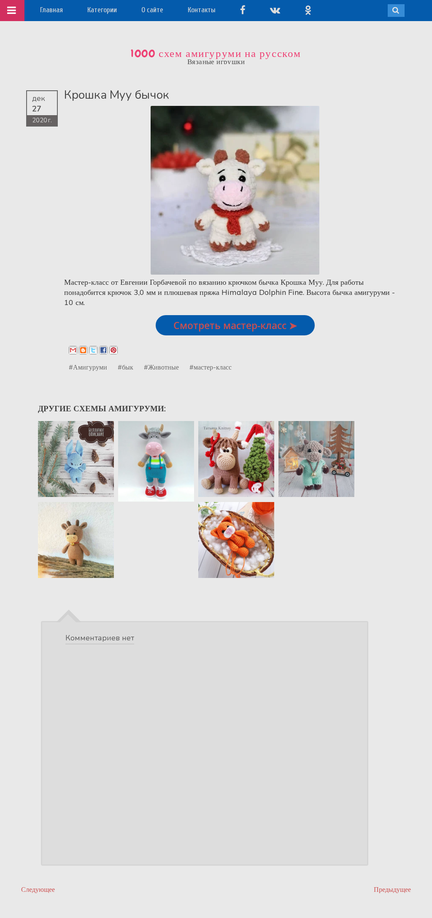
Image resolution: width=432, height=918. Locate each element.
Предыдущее (392, 889)
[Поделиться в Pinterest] (113, 350)
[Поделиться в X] (93, 350)
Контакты (202, 10)
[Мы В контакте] (275, 10)
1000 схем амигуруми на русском (216, 53)
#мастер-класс (210, 367)
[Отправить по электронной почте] (73, 350)
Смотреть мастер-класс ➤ (235, 325)
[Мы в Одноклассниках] (308, 10)
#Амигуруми (88, 367)
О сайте (152, 10)
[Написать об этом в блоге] (83, 350)
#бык (125, 367)
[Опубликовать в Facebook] (103, 350)
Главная (51, 10)
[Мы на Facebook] (243, 10)
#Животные (161, 367)
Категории (102, 10)
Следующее (38, 889)
